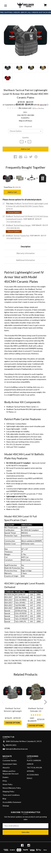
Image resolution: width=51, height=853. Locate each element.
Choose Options (13, 723)
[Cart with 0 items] (45, 5)
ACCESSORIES (33, 775)
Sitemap (6, 806)
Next (45, 702)
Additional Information (25, 260)
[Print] (25, 157)
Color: (25, 126)
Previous (3, 702)
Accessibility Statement (12, 802)
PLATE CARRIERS (34, 760)
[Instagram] (28, 845)
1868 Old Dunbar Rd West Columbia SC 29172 (24, 741)
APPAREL (30, 771)
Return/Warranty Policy (12, 788)
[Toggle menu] (5, 5)
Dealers (6, 777)
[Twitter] (31, 157)
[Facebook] (15, 157)
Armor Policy (7, 784)
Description (25, 246)
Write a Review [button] (38, 108)
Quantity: (25, 138)
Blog (4, 799)
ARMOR (30, 764)
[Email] (20, 157)
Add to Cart (12, 192)
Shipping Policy (8, 791)
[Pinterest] (36, 157)
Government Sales (10, 764)
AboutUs (6, 767)
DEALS (29, 778)
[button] (25, 104)
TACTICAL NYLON (34, 767)
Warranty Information (25, 253)
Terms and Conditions (11, 795)
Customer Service (9, 760)
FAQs (5, 781)
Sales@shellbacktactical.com (17, 749)
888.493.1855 (11, 745)
